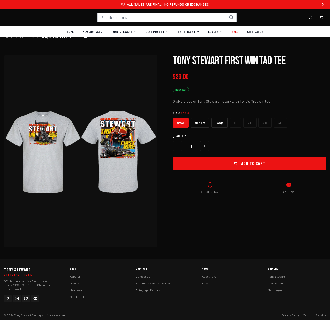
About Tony (209, 276)
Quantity (180, 136)
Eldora (213, 31)
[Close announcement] (323, 4)
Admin (206, 283)
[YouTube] (35, 298)
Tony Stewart (122, 31)
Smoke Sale (78, 296)
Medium (200, 123)
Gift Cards (255, 31)
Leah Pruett (155, 31)
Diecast (75, 283)
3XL (265, 123)
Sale (235, 31)
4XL (280, 123)
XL (235, 123)
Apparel (75, 276)
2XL (250, 123)
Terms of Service (314, 315)
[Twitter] (26, 298)
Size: (181, 112)
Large (219, 123)
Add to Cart (253, 163)
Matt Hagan (186, 31)
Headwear (76, 290)
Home (70, 31)
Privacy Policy (290, 315)
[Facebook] (8, 298)
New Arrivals (92, 31)
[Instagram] (17, 298)
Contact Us (143, 276)
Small (180, 123)
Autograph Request (148, 290)
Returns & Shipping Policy (153, 283)
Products (27, 37)
